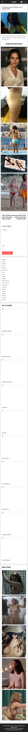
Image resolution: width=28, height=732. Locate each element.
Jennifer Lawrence (6, 534)
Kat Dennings (5, 10)
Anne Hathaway (6, 560)
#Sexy (3, 266)
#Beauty (4, 295)
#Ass (3, 272)
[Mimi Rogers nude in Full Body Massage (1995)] (14, 673)
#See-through (5, 283)
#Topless (4, 287)
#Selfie (3, 293)
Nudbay (14, 2)
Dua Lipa (4, 433)
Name (3, 246)
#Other (4, 300)
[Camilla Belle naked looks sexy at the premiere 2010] (14, 66)
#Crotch (4, 297)
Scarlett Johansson (7, 382)
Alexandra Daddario (7, 331)
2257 (20, 730)
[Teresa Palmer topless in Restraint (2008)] (14, 582)
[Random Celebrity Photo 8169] (14, 105)
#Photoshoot (5, 280)
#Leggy (4, 276)
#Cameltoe (5, 270)
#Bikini (3, 259)
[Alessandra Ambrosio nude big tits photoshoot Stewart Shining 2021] (14, 641)
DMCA (17, 730)
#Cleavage (4, 285)
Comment (5, 230)
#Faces (3, 291)
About (13, 730)
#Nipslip (4, 278)
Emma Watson (5, 483)
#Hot (3, 274)
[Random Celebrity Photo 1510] (14, 163)
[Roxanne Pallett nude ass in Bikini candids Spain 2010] (14, 138)
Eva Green (4, 407)
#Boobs (4, 268)
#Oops (3, 261)
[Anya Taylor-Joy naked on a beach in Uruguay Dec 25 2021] (14, 192)
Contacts (8, 730)
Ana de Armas (5, 509)
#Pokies (4, 289)
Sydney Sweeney (6, 356)
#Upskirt (4, 263)
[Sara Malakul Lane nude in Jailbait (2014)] (14, 610)
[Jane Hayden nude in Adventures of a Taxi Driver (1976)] (14, 705)
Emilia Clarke (5, 458)
